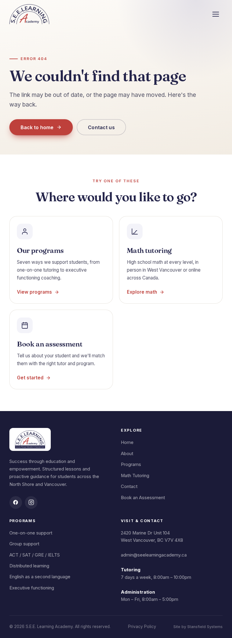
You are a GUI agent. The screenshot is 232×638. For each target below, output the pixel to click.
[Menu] (216, 14)
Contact (129, 486)
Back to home (37, 127)
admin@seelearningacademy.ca (154, 555)
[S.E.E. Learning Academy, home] (29, 14)
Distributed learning (29, 566)
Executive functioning (31, 588)
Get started (30, 378)
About (127, 453)
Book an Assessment (143, 497)
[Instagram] (31, 502)
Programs (131, 464)
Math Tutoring (135, 475)
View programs (34, 292)
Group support (24, 544)
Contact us (101, 127)
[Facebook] (15, 502)
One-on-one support (30, 533)
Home (127, 442)
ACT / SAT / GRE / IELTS (34, 555)
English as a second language (39, 576)
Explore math (142, 292)
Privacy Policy (142, 626)
